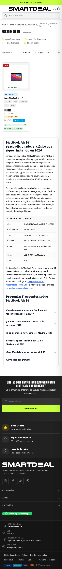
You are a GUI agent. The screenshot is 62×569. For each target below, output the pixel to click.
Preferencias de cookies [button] (47, 560)
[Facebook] (13, 481)
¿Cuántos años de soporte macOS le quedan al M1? (25, 323)
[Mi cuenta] (54, 8)
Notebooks (21, 25)
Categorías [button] (8, 490)
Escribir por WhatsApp (19, 514)
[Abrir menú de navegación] (4, 9)
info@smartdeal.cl (15, 547)
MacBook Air (43, 24)
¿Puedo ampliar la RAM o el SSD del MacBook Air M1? (24, 342)
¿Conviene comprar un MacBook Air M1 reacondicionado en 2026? (26, 312)
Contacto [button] (7, 505)
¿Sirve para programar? (18, 360)
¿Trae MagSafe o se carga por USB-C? (25, 352)
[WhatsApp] (28, 481)
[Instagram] (5, 481)
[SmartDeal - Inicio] (31, 464)
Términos (20, 560)
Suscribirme (31, 408)
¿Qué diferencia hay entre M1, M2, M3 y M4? (29, 333)
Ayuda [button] (5, 498)
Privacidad (8, 560)
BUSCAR (5, 15)
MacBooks (32, 25)
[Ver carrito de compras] (58, 8)
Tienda (11, 25)
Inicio (4, 25)
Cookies (31, 560)
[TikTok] (20, 481)
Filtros (28, 52)
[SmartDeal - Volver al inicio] (30, 8)
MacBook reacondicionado (20, 288)
